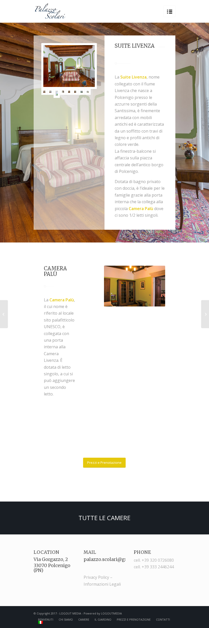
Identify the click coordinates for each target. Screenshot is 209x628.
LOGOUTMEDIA (111, 613)
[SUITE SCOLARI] (4, 314)
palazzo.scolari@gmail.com (115, 559)
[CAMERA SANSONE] (205, 314)
